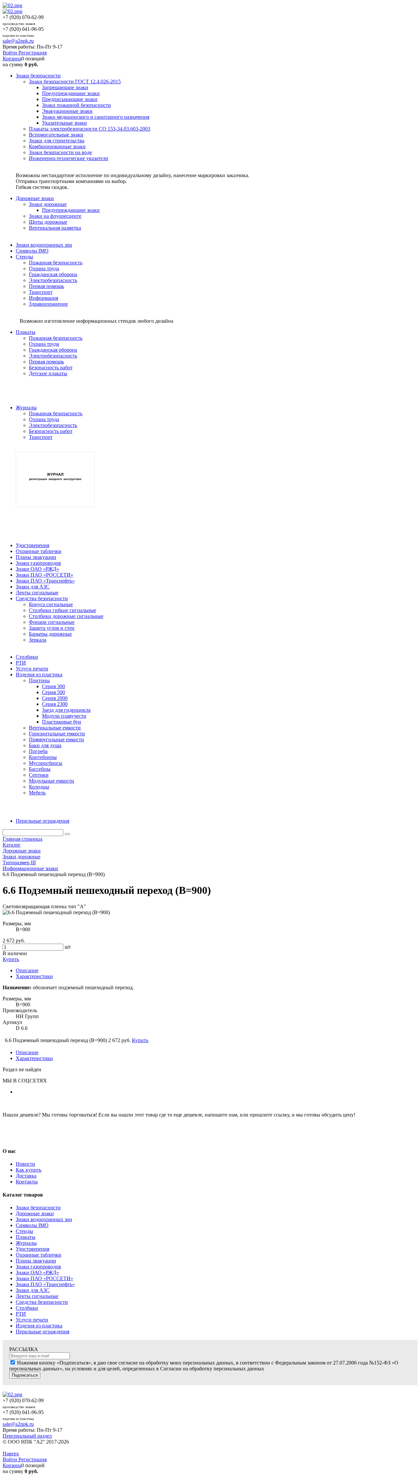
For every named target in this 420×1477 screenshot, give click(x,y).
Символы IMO (32, 1225)
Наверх (11, 1453)
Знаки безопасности (38, 1207)
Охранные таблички (38, 1255)
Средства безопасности (42, 1302)
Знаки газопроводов (38, 1266)
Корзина (12, 58)
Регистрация (32, 52)
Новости (25, 1164)
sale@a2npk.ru (18, 41)
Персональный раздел (27, 1436)
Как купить (28, 1170)
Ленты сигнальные (37, 1296)
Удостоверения (32, 1249)
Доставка (26, 1176)
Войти (10, 52)
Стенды (24, 1231)
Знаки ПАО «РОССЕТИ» (44, 1278)
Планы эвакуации (36, 1260)
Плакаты (25, 1237)
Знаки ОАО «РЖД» (37, 1272)
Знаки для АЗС (33, 1290)
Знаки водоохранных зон (44, 1219)
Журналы (26, 1243)
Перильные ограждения (42, 1331)
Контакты (27, 1181)
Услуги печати (32, 1320)
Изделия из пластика (39, 1325)
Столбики (27, 1308)
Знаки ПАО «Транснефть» (45, 1284)
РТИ (21, 1314)
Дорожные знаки (35, 1213)
